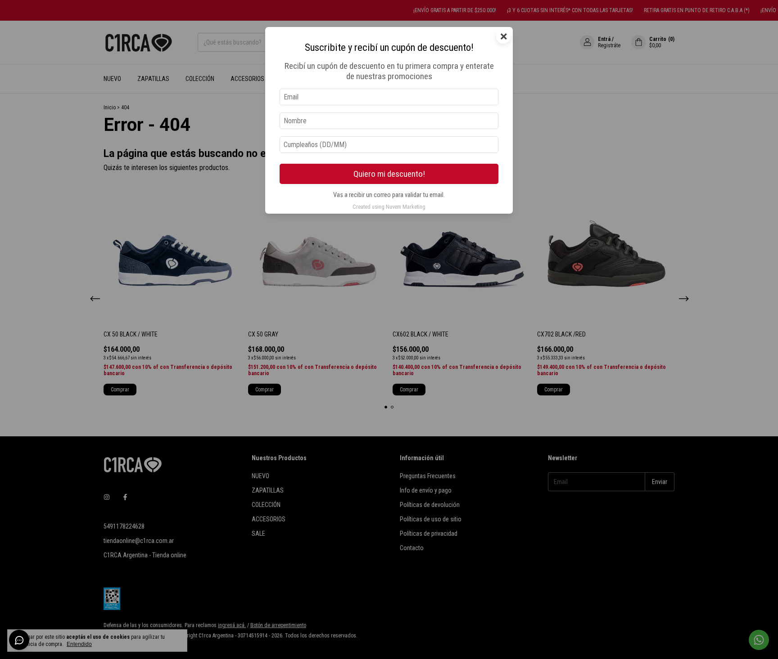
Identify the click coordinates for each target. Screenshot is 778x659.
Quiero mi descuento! (389, 174)
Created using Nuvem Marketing (389, 206)
